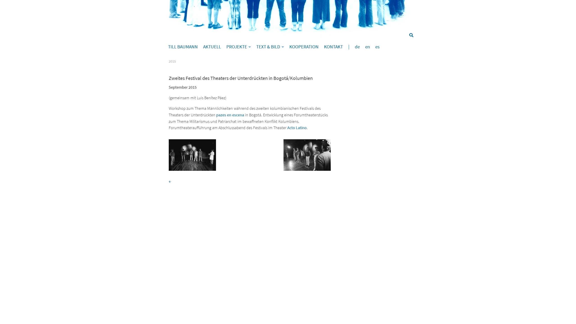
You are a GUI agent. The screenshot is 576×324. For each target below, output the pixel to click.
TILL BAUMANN (183, 47)
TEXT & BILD (268, 47)
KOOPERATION (304, 47)
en (367, 47)
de (357, 47)
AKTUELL (212, 47)
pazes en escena (230, 114)
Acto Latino (297, 127)
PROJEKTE (236, 47)
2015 (172, 61)
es (377, 47)
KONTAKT (333, 47)
